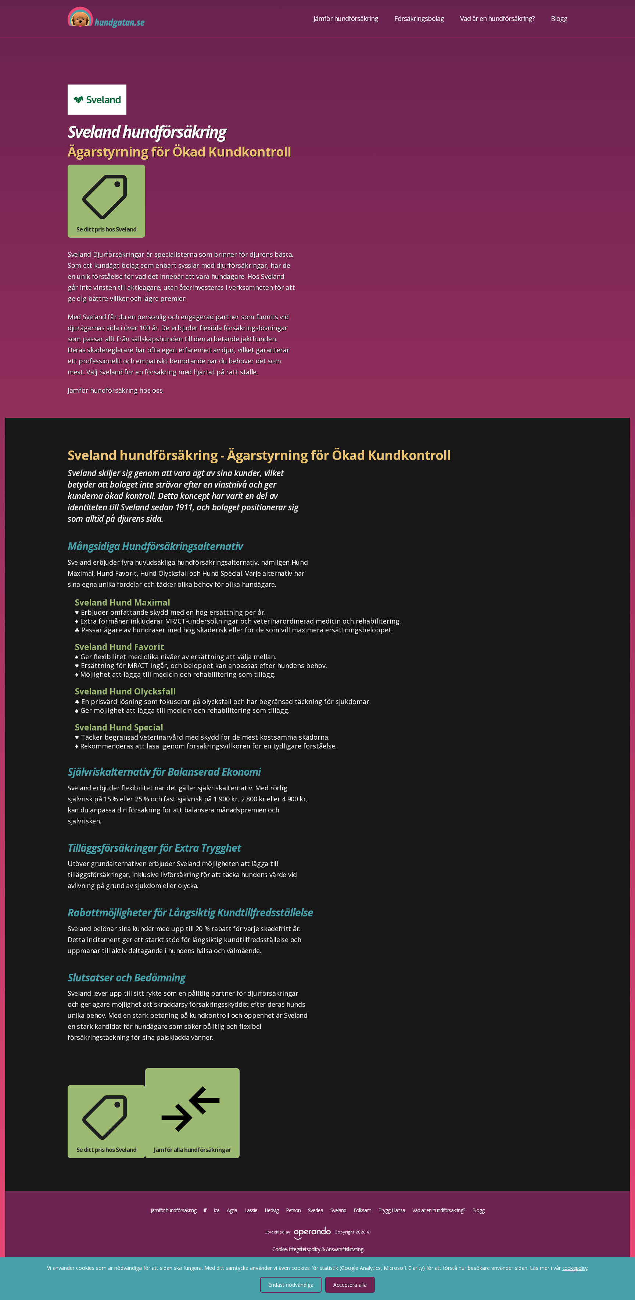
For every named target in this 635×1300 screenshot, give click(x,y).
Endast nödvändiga (290, 1284)
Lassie (250, 1210)
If (205, 1210)
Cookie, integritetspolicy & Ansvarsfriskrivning (317, 1249)
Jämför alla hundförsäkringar (192, 1150)
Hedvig (272, 1210)
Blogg (559, 18)
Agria (232, 1210)
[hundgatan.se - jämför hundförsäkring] (106, 18)
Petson (293, 1210)
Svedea (315, 1210)
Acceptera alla (350, 1284)
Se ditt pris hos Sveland (106, 229)
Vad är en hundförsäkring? (497, 18)
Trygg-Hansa (392, 1210)
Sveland (338, 1210)
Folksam (362, 1210)
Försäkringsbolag (419, 18)
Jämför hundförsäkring (345, 18)
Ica (216, 1210)
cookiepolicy (574, 1267)
